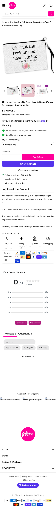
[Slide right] (51, 91)
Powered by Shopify (35, 495)
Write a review (35, 323)
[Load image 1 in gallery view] (13, 90)
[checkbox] (43, 347)
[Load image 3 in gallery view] (42, 90)
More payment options (28, 170)
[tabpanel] (28, 362)
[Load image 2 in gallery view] (28, 90)
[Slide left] (4, 91)
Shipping (6, 114)
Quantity (6, 151)
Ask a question (21, 323)
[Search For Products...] (51, 13)
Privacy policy (27, 476)
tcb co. (22, 495)
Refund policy (14, 476)
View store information (15, 183)
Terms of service (41, 476)
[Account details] (45, 6)
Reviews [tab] (10, 333)
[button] (4, 5)
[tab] (25, 334)
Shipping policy (29, 480)
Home (4, 22)
